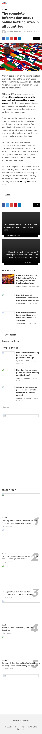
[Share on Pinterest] (15, 38)
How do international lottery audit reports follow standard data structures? (26, 316)
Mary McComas (15, 32)
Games (4, 624)
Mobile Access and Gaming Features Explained (17, 628)
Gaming (4, 517)
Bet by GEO (25, 181)
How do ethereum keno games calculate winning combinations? (27, 372)
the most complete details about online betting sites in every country (18, 100)
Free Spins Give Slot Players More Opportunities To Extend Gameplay (17, 593)
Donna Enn (22, 286)
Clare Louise (23, 361)
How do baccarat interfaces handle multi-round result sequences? (27, 297)
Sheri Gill (22, 303)
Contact (17, 721)
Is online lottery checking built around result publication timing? (27, 355)
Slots (4, 553)
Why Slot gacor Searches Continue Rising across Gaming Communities (20, 557)
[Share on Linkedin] (19, 38)
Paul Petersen (24, 398)
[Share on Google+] (11, 38)
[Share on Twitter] (7, 38)
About (26, 721)
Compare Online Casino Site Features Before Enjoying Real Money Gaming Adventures (26, 279)
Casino (4, 9)
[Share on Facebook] (3, 38)
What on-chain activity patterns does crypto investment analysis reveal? (26, 391)
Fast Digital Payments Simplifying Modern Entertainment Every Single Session (20, 522)
